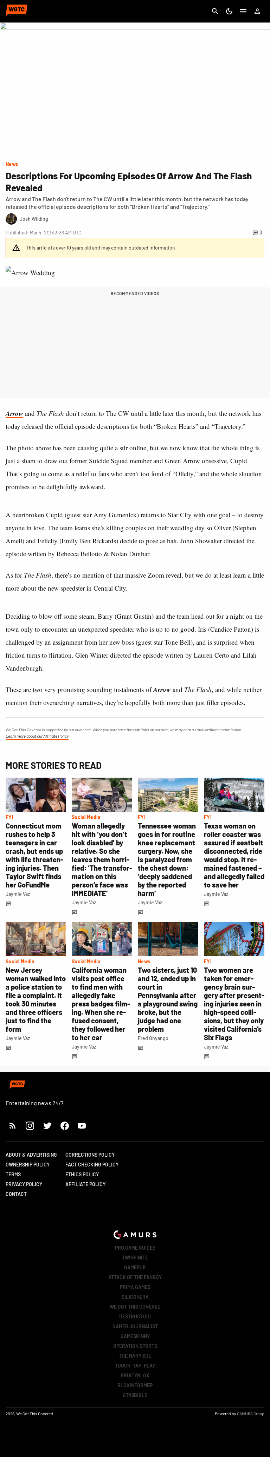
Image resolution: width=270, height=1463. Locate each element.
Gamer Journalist (135, 1326)
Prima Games (135, 1287)
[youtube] (82, 1125)
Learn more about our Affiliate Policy (37, 735)
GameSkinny (135, 1336)
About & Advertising (31, 1155)
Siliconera (135, 1297)
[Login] (257, 11)
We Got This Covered (135, 1307)
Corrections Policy (90, 1155)
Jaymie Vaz (18, 894)
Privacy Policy (24, 1184)
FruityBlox (135, 1375)
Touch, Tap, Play (135, 1366)
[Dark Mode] (229, 11)
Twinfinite (135, 1258)
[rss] (13, 1125)
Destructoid (135, 1316)
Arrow (14, 413)
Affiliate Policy (85, 1184)
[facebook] (64, 1125)
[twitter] (47, 1125)
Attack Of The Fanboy (135, 1277)
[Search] (215, 11)
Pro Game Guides (135, 1248)
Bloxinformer (135, 1385)
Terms (13, 1174)
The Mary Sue (135, 1356)
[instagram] (29, 1125)
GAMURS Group (250, 1413)
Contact (16, 1194)
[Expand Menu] (243, 11)
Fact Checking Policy (91, 1165)
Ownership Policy (28, 1165)
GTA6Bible (135, 1395)
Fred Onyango (153, 1038)
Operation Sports (135, 1346)
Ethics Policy (82, 1174)
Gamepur (135, 1267)
